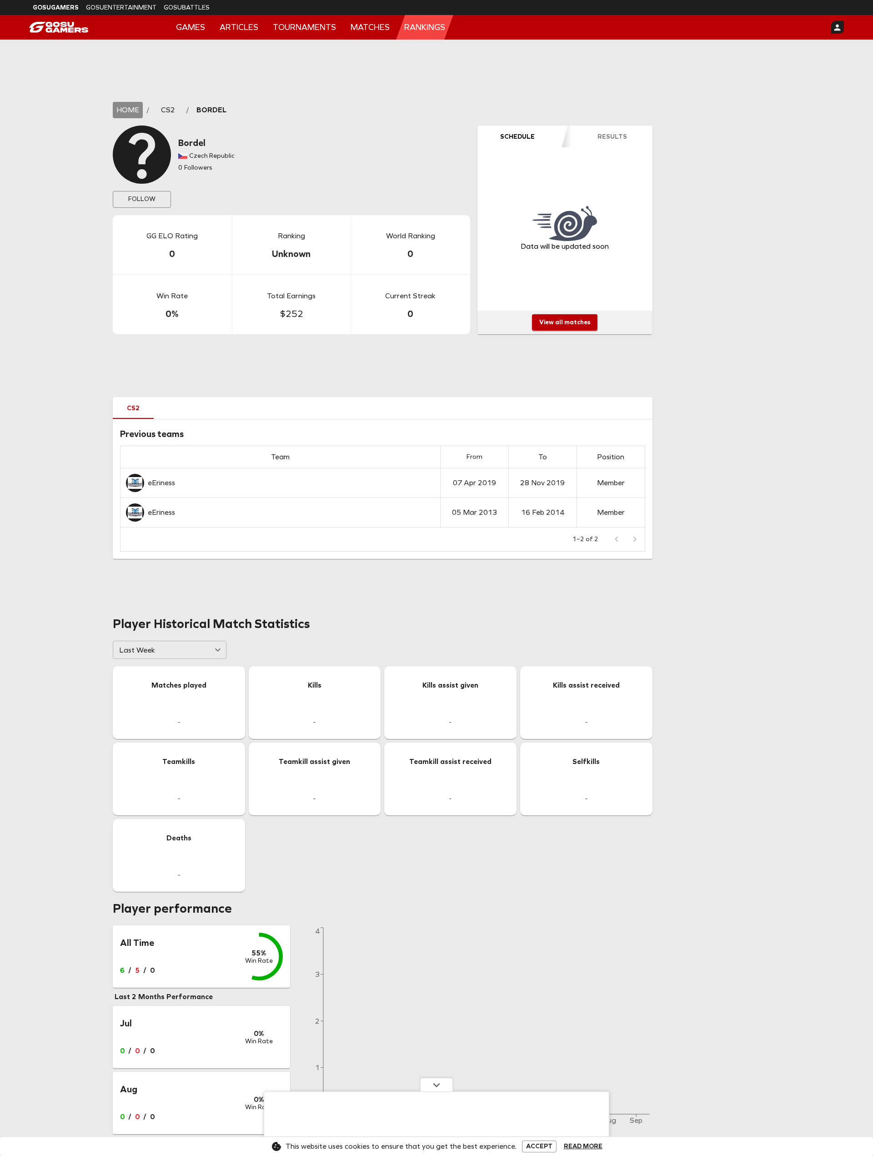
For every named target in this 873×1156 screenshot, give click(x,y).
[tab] (517, 136)
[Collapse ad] (436, 1084)
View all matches (564, 322)
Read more (583, 1146)
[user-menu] (837, 27)
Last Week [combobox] (137, 650)
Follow (142, 199)
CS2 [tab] (133, 408)
